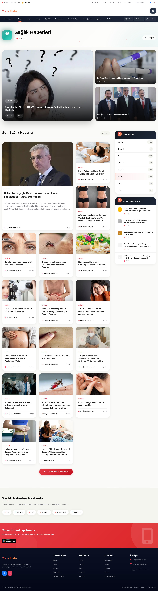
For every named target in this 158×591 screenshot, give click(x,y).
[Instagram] (154, 2)
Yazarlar (151, 19)
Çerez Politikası (139, 2)
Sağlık (20, 19)
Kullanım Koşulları (139, 587)
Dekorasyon (59, 19)
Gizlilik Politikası (127, 587)
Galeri (140, 19)
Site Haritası (152, 587)
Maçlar (81, 564)
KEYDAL (141, 569)
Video (129, 19)
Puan (80, 568)
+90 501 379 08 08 (139, 560)
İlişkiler (98, 19)
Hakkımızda (95, 2)
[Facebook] (150, 2)
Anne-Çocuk (87, 19)
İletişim (120, 2)
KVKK (129, 2)
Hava (81, 560)
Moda (38, 19)
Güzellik (47, 19)
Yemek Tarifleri (73, 19)
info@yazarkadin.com (140, 564)
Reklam (112, 2)
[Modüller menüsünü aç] (153, 11)
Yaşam (29, 19)
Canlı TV (82, 572)
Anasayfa (9, 19)
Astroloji (108, 19)
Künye (105, 2)
